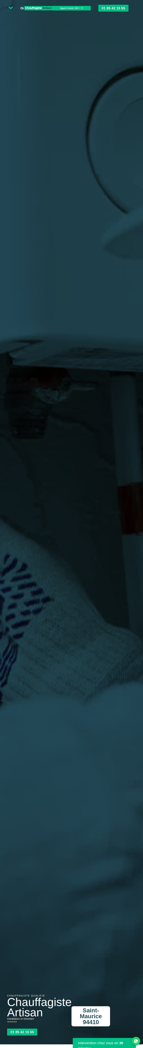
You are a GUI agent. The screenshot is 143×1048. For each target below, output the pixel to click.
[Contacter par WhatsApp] (136, 1041)
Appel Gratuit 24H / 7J (71, 8)
